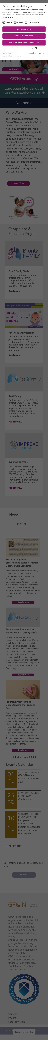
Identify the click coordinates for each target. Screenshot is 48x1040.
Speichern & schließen (24, 36)
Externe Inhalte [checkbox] (33, 22)
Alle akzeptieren (24, 29)
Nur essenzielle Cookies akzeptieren (24, 43)
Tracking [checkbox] (20, 22)
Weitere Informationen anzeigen (23, 48)
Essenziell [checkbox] (9, 22)
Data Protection (40, 53)
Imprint (30, 53)
